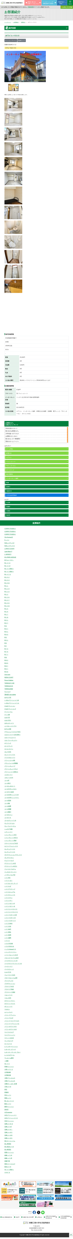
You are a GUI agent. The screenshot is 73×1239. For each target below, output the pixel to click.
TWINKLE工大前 (9, 683)
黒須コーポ (7, 1167)
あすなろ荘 (7, 697)
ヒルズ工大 (7, 972)
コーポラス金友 (9, 792)
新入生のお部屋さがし (12, 431)
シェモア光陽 (8, 829)
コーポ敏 (7, 803)
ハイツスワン (8, 898)
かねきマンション (9, 706)
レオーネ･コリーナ (10, 1049)
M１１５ (7, 591)
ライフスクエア (9, 1032)
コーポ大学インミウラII (11, 795)
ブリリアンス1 (8, 981)
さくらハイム (8, 712)
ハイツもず (7, 886)
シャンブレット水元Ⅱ (11, 838)
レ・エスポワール (9, 1055)
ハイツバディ (8, 901)
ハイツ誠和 (7, 938)
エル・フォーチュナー (10, 740)
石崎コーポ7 (8, 1127)
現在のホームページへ (12, 441)
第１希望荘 (7, 1144)
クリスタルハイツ (9, 757)
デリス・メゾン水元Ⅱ (10, 866)
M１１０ (7, 589)
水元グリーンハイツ (10, 1115)
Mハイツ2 (7, 566)
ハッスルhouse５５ (10, 949)
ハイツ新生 (7, 932)
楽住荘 (6, 1109)
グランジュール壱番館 (11, 763)
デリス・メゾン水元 (10, 863)
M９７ (6, 669)
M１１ (6, 586)
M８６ (6, 663)
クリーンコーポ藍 (9, 760)
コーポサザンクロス (10, 789)
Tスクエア (7, 692)
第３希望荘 (7, 1149)
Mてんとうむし (9, 560)
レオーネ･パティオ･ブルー (12, 1052)
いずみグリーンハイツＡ (11, 703)
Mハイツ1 (7, 563)
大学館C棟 (7, 1075)
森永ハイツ (7, 1104)
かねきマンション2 (10, 709)
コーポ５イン (8, 815)
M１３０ (7, 603)
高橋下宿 (7, 1161)
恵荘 (5, 1089)
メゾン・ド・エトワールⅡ (11, 1021)
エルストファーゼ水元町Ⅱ (12, 735)
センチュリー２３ (9, 852)
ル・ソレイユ (8, 1044)
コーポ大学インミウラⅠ (11, 798)
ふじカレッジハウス (10, 726)
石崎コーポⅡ (8, 1132)
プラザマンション (9, 984)
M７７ (6, 654)
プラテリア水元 (9, 986)
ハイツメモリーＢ (9, 906)
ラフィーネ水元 (9, 1038)
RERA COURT (8, 677)
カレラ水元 (7, 752)
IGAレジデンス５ (9, 546)
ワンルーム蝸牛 (9, 1058)
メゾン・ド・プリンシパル (11, 1024)
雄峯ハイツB (8, 1158)
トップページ (7, 22)
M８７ (6, 666)
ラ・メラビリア (8, 1041)
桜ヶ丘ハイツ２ (9, 1101)
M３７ (6, 629)
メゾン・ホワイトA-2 (10, 1029)
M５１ (6, 640)
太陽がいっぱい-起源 (10, 1084)
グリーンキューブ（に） (11, 769)
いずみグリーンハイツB (11, 700)
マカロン (7, 1009)
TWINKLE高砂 (8, 689)
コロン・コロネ (8, 777)
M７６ (6, 652)
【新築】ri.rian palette (10, 695)
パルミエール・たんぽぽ (11, 958)
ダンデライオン (9, 858)
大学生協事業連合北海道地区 (65, 1217)
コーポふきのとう (9, 786)
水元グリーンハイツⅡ (11, 1118)
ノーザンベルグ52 (9, 875)
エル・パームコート (10, 737)
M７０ (6, 649)
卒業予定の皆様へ (61, 2)
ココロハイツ (8, 775)
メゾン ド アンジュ (10, 1015)
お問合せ (39, 1217)
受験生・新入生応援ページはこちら (33, 2)
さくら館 (7, 715)
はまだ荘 (7, 717)
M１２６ (7, 597)
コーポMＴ (7, 783)
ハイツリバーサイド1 (10, 909)
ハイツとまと (8, 880)
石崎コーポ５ (8, 1138)
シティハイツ (8, 832)
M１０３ (7, 580)
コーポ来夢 (7, 806)
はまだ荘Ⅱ (7, 720)
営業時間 (30, 7)
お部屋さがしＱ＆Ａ (11, 436)
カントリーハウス (9, 755)
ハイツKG (7, 878)
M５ (5, 637)
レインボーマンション (11, 1046)
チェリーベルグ (9, 860)
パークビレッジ (9, 969)
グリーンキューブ (9, 766)
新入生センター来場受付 (13, 439)
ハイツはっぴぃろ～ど (11, 883)
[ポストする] (39, 1212)
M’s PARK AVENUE (10, 557)
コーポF (6, 780)
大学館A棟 (7, 1072)
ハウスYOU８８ (9, 946)
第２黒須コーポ (9, 1147)
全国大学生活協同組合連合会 (51, 1217)
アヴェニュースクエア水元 (12, 732)
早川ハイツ (7, 1095)
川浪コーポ (7, 1087)
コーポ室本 (7, 800)
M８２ (6, 660)
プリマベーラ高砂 (9, 992)
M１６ (6, 612)
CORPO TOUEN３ (10, 529)
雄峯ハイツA (8, 1155)
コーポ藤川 (7, 812)
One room (7, 674)
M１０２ (7, 577)
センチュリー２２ (9, 849)
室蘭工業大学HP (27, 1217)
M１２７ (7, 600)
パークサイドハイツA (10, 961)
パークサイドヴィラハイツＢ (13, 963)
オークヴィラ (8, 746)
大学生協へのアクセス (12, 433)
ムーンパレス (8, 1012)
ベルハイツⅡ (8, 995)
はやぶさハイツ (9, 723)
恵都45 (6, 1092)
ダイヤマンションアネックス (13, 855)
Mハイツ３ (7, 574)
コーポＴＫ (7, 818)
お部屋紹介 (12, 11)
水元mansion (8, 1112)
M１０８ (7, 583)
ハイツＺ (7, 941)
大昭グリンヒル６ (9, 1081)
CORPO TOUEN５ (10, 531)
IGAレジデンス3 (9, 543)
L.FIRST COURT (9, 549)
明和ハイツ (7, 1098)
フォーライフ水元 (9, 975)
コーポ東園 (7, 809)
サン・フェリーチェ (10, 826)
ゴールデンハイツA (10, 820)
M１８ (6, 617)
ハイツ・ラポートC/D (10, 915)
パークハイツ (8, 966)
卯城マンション (9, 1066)
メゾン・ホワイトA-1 (10, 1026)
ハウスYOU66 (8, 943)
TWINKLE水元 (8, 686)
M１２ (6, 594)
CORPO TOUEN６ (10, 534)
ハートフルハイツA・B (11, 955)
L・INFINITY (7, 554)
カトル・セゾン (8, 749)
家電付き (23, 22)
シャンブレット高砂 (10, 840)
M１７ (6, 614)
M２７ (6, 623)
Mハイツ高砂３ (9, 571)
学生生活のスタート (12, 428)
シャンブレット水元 (10, 835)
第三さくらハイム (9, 1141)
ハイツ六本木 (8, 923)
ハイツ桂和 (7, 935)
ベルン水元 (7, 998)
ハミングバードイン (10, 952)
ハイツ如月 (7, 929)
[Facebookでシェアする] (34, 1212)
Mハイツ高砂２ (9, 569)
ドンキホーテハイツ (10, 872)
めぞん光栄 (7, 729)
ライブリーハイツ (9, 1035)
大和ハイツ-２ (8, 1069)
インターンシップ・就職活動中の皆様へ (48, 2)
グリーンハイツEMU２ (11, 772)
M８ (5, 657)
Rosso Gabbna (8, 680)
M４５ (6, 634)
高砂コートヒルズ (9, 1164)
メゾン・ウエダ (8, 1018)
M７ (5, 646)
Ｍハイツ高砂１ (9, 1170)
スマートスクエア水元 (11, 843)
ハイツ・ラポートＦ (10, 921)
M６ (5, 643)
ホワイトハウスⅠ (9, 1001)
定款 (17, 1217)
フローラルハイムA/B (10, 978)
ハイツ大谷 (7, 926)
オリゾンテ (7, 743)
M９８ (6, 672)
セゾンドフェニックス (11, 846)
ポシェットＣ (8, 1006)
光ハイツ (7, 1064)
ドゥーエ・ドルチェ (10, 869)
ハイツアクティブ (9, 889)
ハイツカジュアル (9, 892)
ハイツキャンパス (9, 895)
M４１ (6, 632)
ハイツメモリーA (9, 903)
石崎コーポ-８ (8, 1124)
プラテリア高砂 (9, 989)
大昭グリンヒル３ (9, 1078)
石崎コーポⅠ (8, 1129)
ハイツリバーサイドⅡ (11, 912)
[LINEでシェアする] (43, 1212)
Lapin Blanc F (8, 551)
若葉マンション (9, 1152)
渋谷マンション (9, 1121)
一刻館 (6, 1061)
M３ (5, 626)
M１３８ (7, 606)
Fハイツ (6, 540)
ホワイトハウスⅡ (9, 1004)
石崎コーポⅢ (8, 1135)
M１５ (6, 609)
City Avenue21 (8, 537)
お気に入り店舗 (67, 7)
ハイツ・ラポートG (10, 918)
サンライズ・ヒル (9, 823)
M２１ (6, 620)
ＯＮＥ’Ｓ (7, 1172)
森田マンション (9, 1107)
